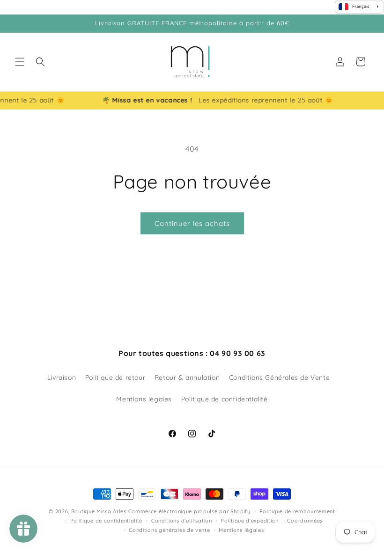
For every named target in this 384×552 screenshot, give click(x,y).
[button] (19, 61)
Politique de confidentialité (224, 399)
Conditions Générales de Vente (279, 377)
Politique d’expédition (249, 520)
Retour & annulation (187, 377)
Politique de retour (115, 377)
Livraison (61, 377)
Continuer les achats (192, 223)
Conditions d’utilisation (181, 520)
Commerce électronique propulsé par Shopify (189, 511)
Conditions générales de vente (169, 530)
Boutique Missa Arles (98, 511)
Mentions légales (144, 399)
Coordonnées (305, 520)
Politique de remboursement (297, 511)
